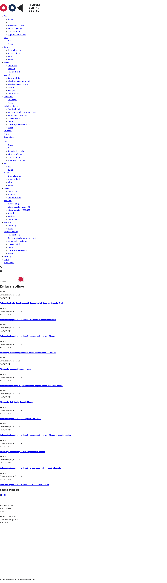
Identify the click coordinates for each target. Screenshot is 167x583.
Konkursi (7, 47)
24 (5, 495)
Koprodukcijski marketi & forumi (19, 125)
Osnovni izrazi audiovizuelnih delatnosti (22, 112)
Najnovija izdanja (14, 78)
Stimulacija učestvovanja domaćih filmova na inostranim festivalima (28, 352)
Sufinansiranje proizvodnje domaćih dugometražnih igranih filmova (27, 336)
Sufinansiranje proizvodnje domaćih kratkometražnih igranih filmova (28, 319)
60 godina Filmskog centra (17, 35)
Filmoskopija (12, 100)
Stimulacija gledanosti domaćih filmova (16, 369)
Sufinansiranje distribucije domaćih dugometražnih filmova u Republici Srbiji (31, 303)
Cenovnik (11, 87)
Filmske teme (8, 97)
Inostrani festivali (14, 118)
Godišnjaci (11, 90)
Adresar (10, 128)
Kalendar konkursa (14, 50)
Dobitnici (11, 59)
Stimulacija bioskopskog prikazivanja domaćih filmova (22, 451)
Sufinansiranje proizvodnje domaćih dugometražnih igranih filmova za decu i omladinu (35, 435)
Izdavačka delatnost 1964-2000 (19, 84)
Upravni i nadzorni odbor (16, 25)
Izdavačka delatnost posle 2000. (19, 81)
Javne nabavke (9, 137)
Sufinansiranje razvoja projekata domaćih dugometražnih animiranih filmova (31, 385)
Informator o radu (14, 32)
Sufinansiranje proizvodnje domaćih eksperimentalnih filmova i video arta (30, 468)
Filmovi (6, 63)
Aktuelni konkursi (14, 53)
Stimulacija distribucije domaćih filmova (16, 402)
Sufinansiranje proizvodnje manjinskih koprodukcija (21, 418)
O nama (10, 19)
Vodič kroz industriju (11, 106)
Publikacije (8, 131)
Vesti (6, 38)
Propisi (6, 134)
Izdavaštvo (8, 75)
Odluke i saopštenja (15, 28)
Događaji (11, 44)
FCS (5, 16)
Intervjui (10, 103)
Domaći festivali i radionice (17, 115)
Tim (9, 22)
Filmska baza (12, 66)
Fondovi (10, 121)
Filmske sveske (13, 94)
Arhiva (10, 56)
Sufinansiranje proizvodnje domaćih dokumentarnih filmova (24, 484)
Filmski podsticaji (14, 109)
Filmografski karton (14, 72)
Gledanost (11, 69)
